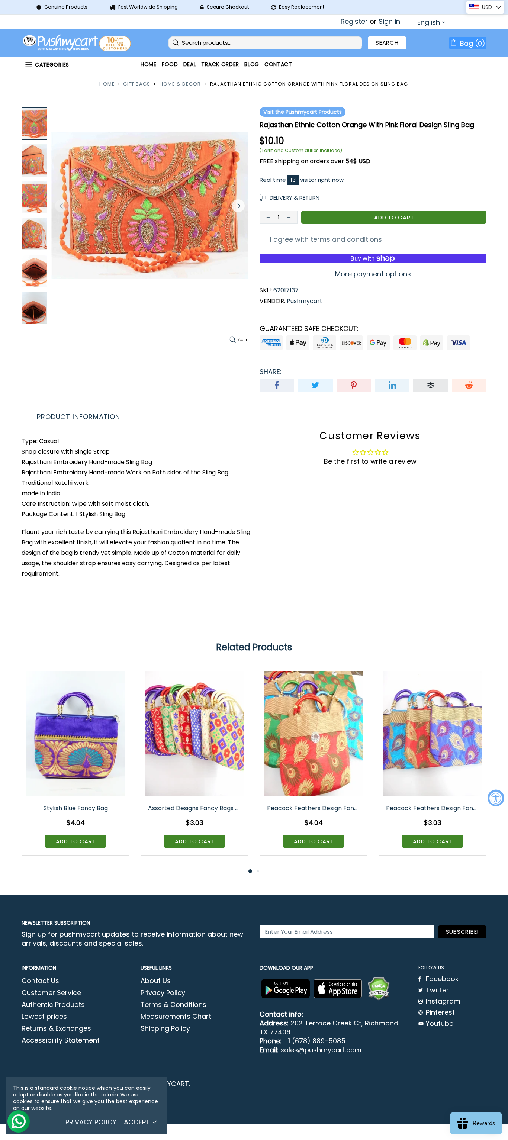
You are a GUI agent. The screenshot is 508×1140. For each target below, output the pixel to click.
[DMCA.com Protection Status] (379, 988)
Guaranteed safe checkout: (309, 328)
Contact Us (40, 980)
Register (354, 21)
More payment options (373, 274)
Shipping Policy (165, 1028)
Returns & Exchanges (56, 1028)
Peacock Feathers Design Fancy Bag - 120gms (433, 808)
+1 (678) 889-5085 (314, 1041)
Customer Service (51, 992)
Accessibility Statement (61, 1040)
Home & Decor (180, 83)
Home (107, 83)
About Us (156, 980)
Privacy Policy (163, 992)
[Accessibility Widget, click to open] (496, 798)
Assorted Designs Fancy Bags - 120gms (195, 808)
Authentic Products (53, 1004)
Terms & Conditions (173, 1004)
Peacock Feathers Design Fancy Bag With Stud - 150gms (314, 808)
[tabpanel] (75, 767)
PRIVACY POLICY (90, 1122)
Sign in (389, 21)
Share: (271, 371)
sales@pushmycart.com (320, 1050)
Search (387, 42)
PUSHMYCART (77, 43)
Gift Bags (136, 83)
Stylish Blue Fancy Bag (76, 808)
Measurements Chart (176, 1016)
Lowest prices (44, 1016)
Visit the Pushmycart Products (302, 112)
